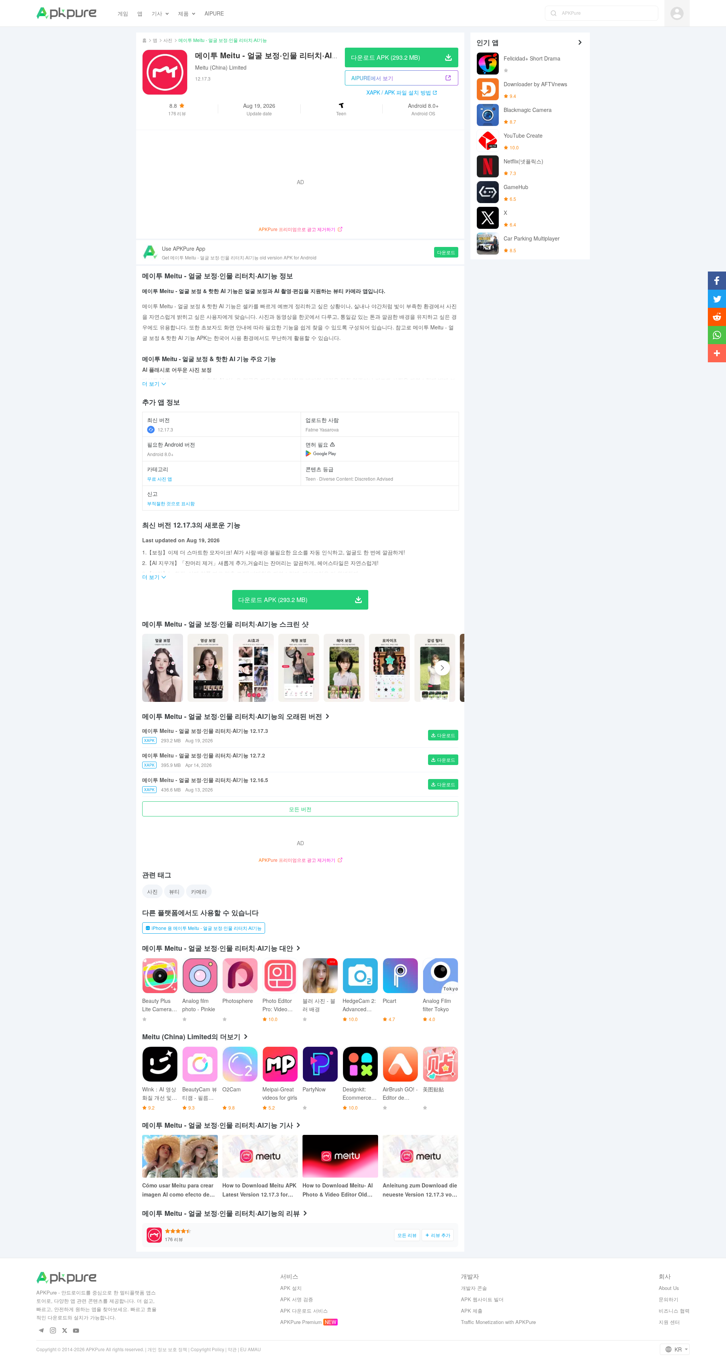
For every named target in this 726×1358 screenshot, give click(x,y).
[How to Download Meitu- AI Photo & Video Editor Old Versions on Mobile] (340, 1156)
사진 (167, 40)
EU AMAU (250, 1349)
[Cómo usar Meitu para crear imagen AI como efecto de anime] (180, 1156)
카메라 (199, 891)
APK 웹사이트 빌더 (482, 1299)
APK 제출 (471, 1310)
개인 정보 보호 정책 (167, 1349)
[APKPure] (66, 13)
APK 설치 (291, 1287)
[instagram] (52, 1331)
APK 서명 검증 (296, 1299)
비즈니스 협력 (674, 1310)
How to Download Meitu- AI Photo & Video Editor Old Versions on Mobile (337, 1190)
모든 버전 (300, 809)
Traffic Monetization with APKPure (498, 1321)
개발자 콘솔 (474, 1287)
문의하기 (668, 1299)
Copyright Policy (207, 1349)
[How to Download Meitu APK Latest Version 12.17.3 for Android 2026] (260, 1156)
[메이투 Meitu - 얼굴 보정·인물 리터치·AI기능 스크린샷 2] (253, 668)
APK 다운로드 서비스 (304, 1310)
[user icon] (677, 13)
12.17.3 (165, 429)
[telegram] (41, 1331)
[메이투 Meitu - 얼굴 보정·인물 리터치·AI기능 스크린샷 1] (208, 668)
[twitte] (64, 1331)
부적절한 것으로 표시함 (171, 503)
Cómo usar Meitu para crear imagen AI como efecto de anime (177, 1190)
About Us (669, 1287)
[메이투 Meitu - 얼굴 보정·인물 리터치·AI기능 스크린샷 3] (298, 668)
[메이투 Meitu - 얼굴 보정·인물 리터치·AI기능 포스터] (162, 668)
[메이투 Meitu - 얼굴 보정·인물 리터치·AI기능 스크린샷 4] (344, 668)
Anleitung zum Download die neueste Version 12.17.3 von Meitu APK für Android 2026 (420, 1190)
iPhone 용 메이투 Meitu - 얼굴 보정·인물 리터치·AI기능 (207, 928)
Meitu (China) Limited (221, 67)
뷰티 (174, 891)
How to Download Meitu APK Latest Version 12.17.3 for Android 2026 (259, 1190)
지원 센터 (669, 1321)
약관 (232, 1349)
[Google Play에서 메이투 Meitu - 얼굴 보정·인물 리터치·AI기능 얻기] (321, 453)
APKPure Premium (301, 1321)
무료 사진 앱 (159, 478)
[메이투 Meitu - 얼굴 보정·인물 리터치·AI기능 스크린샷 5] (389, 668)
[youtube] (76, 1331)
